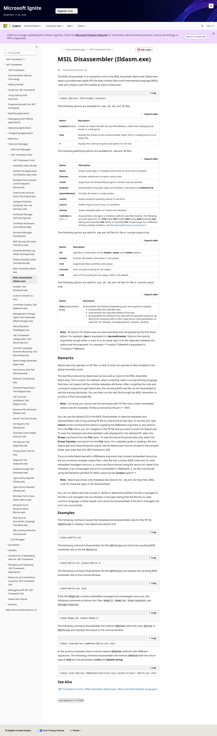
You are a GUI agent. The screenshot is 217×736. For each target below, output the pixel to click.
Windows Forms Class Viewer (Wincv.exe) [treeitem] (23, 498)
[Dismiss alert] (211, 6)
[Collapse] (36, 47)
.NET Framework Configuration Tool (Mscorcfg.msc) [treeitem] (22, 339)
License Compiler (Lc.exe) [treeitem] (23, 297)
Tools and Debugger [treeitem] (21, 149)
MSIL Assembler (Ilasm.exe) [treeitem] (24, 270)
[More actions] (156, 49)
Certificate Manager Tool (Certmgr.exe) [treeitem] (23, 216)
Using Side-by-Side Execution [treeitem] (17, 97)
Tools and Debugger (76, 49)
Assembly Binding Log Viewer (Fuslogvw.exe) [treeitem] (24, 252)
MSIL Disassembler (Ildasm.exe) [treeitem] (22, 279)
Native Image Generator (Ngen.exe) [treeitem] (25, 362)
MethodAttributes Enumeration (129, 225)
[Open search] (202, 26)
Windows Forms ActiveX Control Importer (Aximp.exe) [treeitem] (24, 184)
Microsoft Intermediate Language (137, 689)
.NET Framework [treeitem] (16, 70)
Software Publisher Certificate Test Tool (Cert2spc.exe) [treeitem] (22, 205)
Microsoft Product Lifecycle (91, 35)
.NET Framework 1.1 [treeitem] (16, 59)
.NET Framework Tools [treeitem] (24, 160)
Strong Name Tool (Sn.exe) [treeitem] (24, 452)
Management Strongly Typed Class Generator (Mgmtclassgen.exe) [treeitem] (24, 317)
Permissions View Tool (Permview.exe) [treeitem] (24, 371)
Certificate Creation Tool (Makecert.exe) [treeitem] (25, 306)
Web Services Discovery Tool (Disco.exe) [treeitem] (24, 243)
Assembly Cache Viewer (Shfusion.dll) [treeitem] (24, 434)
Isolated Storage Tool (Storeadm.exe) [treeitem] (23, 471)
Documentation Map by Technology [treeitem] (19, 77)
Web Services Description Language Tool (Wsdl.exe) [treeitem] (24, 521)
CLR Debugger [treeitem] (18, 539)
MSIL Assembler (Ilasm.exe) (100, 689)
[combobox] (20, 52)
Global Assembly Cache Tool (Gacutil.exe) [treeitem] (24, 261)
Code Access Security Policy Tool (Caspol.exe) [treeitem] (24, 194)
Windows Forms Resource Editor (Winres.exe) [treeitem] (21, 509)
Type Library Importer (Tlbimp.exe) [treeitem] (24, 489)
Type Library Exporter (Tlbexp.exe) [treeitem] (23, 480)
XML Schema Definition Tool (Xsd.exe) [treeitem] (24, 532)
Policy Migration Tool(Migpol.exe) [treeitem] (21, 328)
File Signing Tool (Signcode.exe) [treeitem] (21, 443)
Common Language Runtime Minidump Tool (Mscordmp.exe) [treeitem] (25, 352)
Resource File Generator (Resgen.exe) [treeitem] (25, 411)
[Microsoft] (5, 26)
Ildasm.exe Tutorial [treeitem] (17, 599)
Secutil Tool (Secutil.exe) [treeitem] (25, 418)
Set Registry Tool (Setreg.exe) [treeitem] (21, 425)
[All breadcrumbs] (60, 49)
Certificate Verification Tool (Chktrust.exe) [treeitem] (24, 225)
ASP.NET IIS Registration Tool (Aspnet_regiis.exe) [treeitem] (25, 173)
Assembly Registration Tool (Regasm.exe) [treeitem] (24, 389)
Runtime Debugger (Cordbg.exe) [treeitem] (22, 234)
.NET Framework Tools (100, 49)
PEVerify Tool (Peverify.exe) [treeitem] (24, 380)
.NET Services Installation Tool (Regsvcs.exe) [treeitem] (21, 400)
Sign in (210, 25)
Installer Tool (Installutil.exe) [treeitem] (20, 288)
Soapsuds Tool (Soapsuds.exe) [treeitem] (20, 462)
